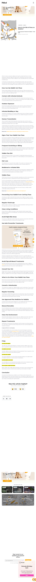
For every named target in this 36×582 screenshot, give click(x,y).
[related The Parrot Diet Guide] (29, 489)
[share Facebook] (6, 398)
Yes (15, 389)
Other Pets (20, 25)
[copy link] (10, 398)
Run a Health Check (7, 480)
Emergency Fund (15, 331)
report (3, 264)
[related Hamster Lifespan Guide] (18, 489)
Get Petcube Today (18, 245)
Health (24, 25)
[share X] (3, 398)
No (23, 389)
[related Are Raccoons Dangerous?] (7, 489)
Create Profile (7, 14)
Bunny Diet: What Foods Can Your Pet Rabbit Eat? (16, 190)
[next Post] (10, 500)
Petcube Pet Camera (30, 181)
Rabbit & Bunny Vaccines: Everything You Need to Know (17, 131)
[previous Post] (26, 500)
